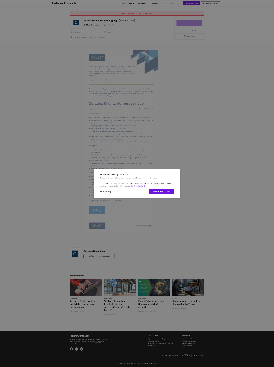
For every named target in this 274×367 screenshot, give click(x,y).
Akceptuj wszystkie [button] (161, 192)
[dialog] (137, 183)
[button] (105, 192)
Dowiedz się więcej (138, 186)
